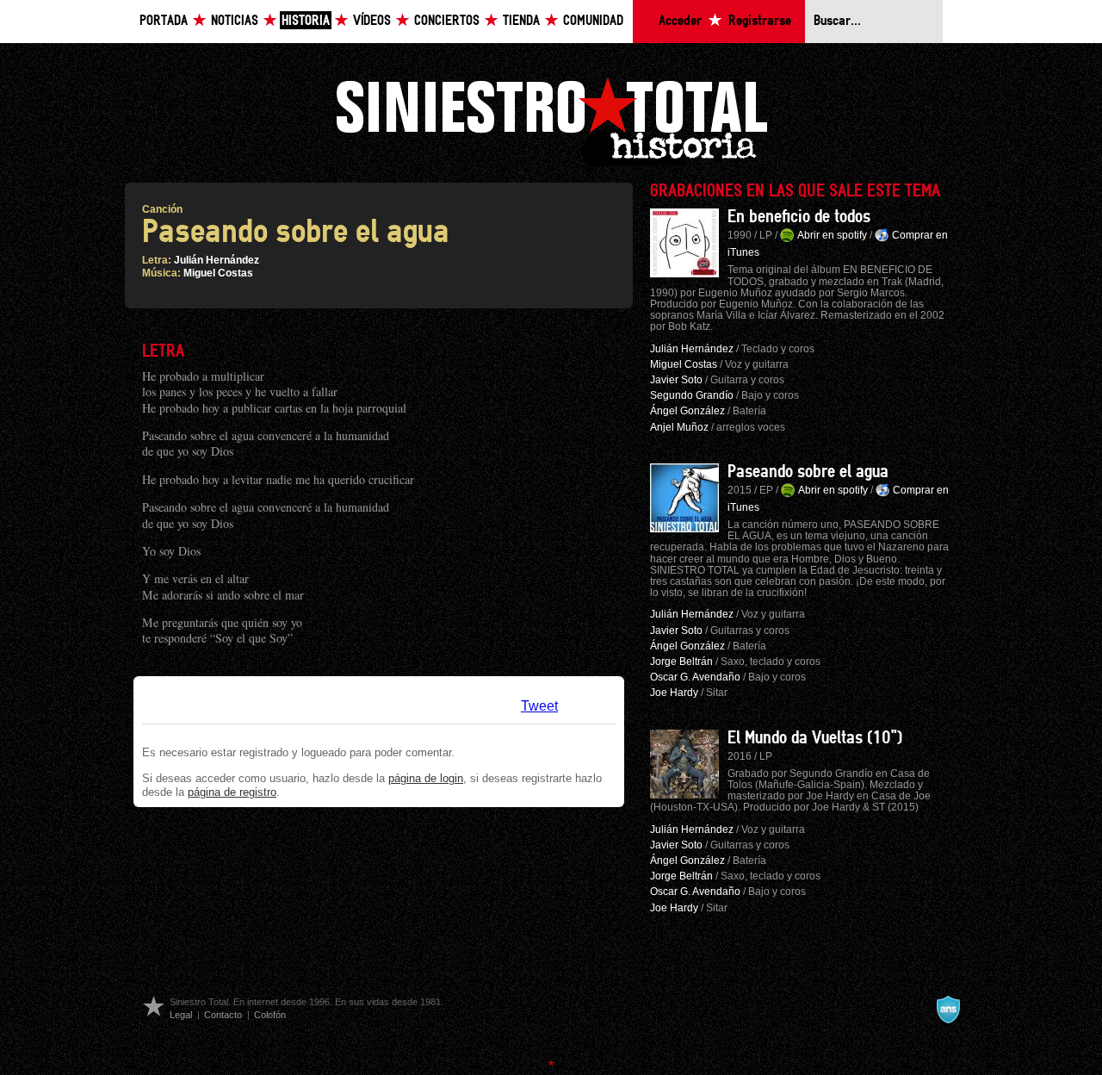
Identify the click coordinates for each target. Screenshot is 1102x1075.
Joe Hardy (674, 693)
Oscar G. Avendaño (695, 677)
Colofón (270, 1015)
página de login (425, 778)
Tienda (521, 21)
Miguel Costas (218, 273)
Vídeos (372, 21)
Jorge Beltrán (681, 662)
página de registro (232, 792)
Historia (306, 21)
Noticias (234, 21)
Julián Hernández (216, 260)
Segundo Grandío (692, 395)
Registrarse (759, 21)
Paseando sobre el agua (807, 472)
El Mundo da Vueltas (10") (814, 738)
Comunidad (593, 21)
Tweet (539, 706)
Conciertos (447, 21)
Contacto (223, 1015)
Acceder (680, 21)
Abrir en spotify (832, 235)
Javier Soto (676, 380)
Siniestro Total (551, 119)
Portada (163, 21)
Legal (181, 1015)
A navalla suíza (948, 1009)
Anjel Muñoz (679, 427)
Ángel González (687, 411)
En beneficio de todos (798, 217)
